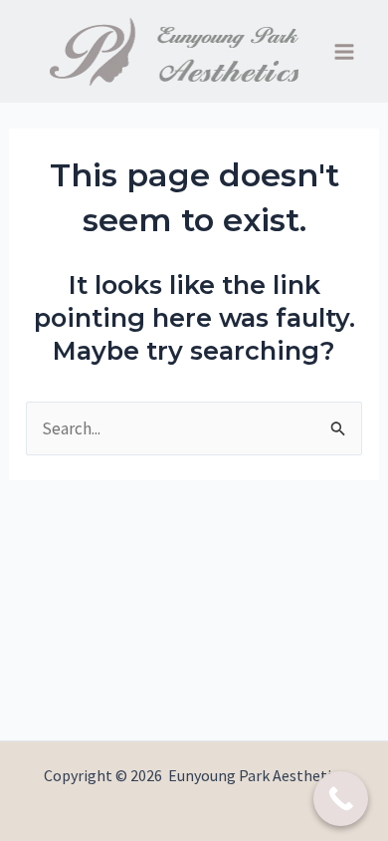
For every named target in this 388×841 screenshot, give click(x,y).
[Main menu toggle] (345, 52)
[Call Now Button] (340, 798)
